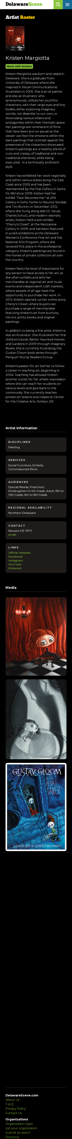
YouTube (15, 564)
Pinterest (14, 568)
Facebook (15, 556)
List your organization (21, 1128)
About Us (12, 1100)
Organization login (19, 1124)
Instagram (15, 560)
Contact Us (14, 1113)
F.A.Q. (10, 1104)
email (12, 534)
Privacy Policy (16, 1108)
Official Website (19, 552)
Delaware (24, 4)
